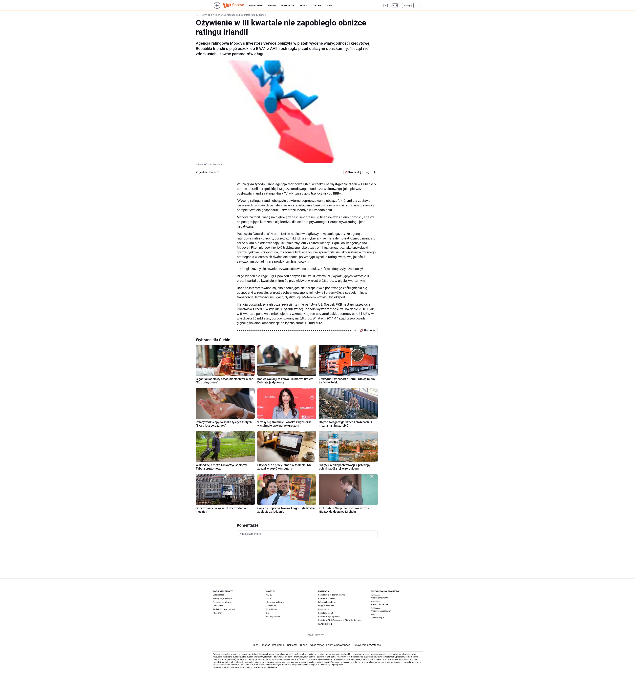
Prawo (272, 5)
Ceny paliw (218, 606)
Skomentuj (354, 172)
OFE (267, 613)
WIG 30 (269, 598)
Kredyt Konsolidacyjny (381, 611)
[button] (395, 5)
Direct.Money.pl (377, 617)
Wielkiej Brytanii (281, 309)
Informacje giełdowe (275, 602)
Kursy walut (323, 609)
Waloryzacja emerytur (223, 598)
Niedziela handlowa (222, 602)
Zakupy (316, 5)
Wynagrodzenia (325, 624)
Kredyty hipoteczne (379, 604)
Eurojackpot (218, 595)
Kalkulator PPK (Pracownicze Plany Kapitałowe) (339, 620)
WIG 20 (269, 595)
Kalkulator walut (325, 613)
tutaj (275, 667)
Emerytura (256, 5)
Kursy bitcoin (271, 609)
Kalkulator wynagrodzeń (329, 616)
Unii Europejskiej (264, 189)
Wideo (330, 5)
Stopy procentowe (326, 606)
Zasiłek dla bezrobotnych (224, 609)
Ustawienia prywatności (366, 645)
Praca (303, 5)
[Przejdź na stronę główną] (217, 7)
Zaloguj (408, 5)
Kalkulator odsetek (326, 598)
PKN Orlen (217, 613)
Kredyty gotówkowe (379, 598)
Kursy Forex (271, 606)
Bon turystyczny (273, 616)
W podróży (287, 5)
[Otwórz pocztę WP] (385, 5)
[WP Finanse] (236, 5)
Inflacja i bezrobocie (327, 602)
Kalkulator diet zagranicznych (331, 595)
